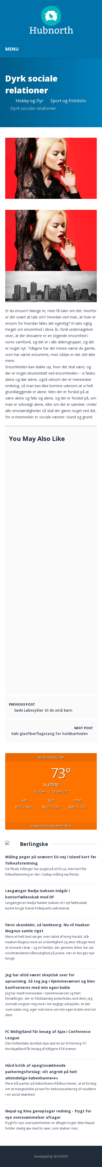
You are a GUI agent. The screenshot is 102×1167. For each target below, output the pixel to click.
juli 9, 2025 (23, 493)
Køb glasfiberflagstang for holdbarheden (50, 733)
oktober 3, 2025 (27, 545)
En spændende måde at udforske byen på (43, 484)
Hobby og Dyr (29, 101)
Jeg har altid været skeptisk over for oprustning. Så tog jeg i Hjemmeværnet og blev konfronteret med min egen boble (50, 981)
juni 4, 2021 (41, 596)
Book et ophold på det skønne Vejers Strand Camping (58, 587)
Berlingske (34, 844)
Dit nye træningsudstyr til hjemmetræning (55, 510)
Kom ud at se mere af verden (57, 654)
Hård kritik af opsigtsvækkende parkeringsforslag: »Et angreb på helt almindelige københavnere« (41, 1071)
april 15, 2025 (25, 686)
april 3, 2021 (42, 633)
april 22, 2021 (43, 660)
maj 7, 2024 (41, 519)
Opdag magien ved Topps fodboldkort (36, 536)
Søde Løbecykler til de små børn (60, 627)
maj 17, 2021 (42, 468)
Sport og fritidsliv (68, 101)
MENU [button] (12, 49)
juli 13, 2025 (24, 561)
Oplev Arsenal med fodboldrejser (42, 555)
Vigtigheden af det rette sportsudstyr (35, 677)
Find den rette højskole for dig (59, 461)
